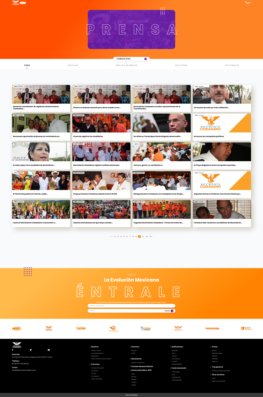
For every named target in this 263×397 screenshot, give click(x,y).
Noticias (73, 65)
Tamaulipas (22, 2)
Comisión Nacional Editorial (142, 366)
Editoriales (232, 65)
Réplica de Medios (127, 65)
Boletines (181, 65)
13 (150, 236)
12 (146, 236)
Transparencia (217, 367)
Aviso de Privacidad (131, 395)
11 (143, 236)
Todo (27, 65)
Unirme (167, 311)
